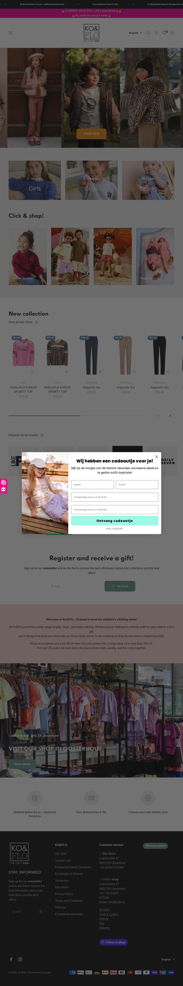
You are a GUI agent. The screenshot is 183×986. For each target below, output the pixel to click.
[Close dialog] (157, 457)
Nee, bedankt (114, 528)
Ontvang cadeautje (115, 520)
